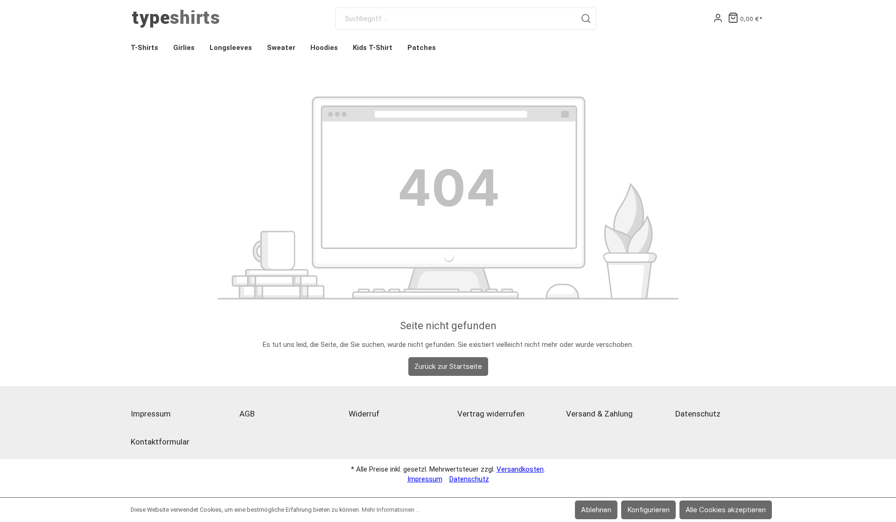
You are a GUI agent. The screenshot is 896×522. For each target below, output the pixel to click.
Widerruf (364, 413)
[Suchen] (586, 18)
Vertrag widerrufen (491, 413)
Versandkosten (520, 469)
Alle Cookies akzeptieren (726, 509)
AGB (247, 413)
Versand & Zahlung (599, 413)
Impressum (151, 413)
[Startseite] (176, 19)
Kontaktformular (160, 441)
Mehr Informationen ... (391, 509)
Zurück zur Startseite (448, 366)
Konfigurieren (648, 509)
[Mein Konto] (718, 19)
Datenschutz (698, 413)
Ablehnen (596, 509)
